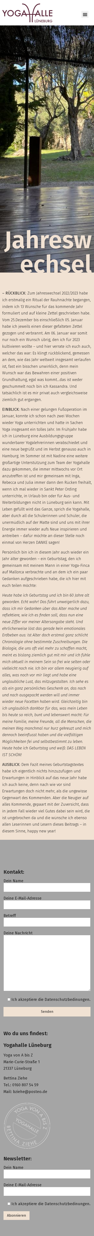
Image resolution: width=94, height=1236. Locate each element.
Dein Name (13, 881)
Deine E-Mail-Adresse (22, 898)
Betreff (9, 916)
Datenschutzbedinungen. (68, 999)
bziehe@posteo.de (30, 1091)
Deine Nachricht (18, 933)
